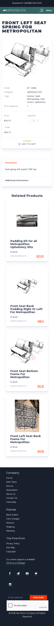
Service (9, 486)
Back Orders (12, 515)
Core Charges (12, 519)
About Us (10, 494)
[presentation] (28, 605)
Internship (11, 502)
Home (9, 478)
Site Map (10, 547)
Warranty (10, 531)
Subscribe (38, 597)
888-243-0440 (35, 3)
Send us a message (15, 563)
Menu (49, 10)
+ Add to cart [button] (36, 256)
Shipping (10, 527)
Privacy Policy (13, 543)
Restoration (11, 490)
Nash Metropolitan (33, 97)
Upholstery (40, 102)
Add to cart (28, 143)
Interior (30, 96)
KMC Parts (11, 482)
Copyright (11, 551)
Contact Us (11, 498)
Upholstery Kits (34, 91)
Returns (10, 523)
